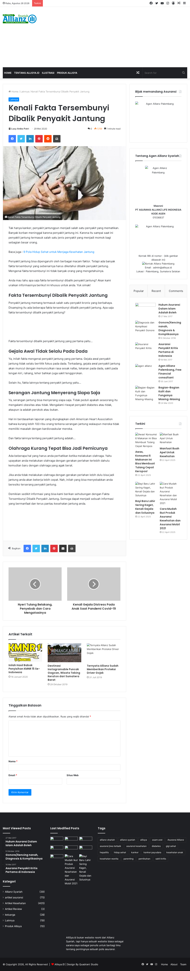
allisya (143, 839)
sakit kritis (160, 858)
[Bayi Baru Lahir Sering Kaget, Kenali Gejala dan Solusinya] (146, 489)
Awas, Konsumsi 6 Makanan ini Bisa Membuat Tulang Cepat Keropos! (145, 461)
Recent (156, 291)
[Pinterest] (39, 138)
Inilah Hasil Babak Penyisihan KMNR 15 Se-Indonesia (24, 668)
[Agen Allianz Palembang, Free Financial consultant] (145, 371)
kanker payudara (152, 852)
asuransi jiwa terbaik (110, 846)
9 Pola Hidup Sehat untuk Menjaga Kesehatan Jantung (58, 252)
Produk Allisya (67, 72)
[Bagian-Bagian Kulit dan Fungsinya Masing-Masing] (145, 393)
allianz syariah (127, 839)
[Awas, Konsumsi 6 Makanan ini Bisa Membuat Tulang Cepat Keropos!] (146, 440)
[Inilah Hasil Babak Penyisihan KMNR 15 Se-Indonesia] (25, 652)
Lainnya (24, 91)
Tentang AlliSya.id (26, 72)
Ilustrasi (48, 72)
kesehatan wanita (109, 858)
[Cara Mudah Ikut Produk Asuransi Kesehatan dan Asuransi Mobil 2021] (170, 493)
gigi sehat (171, 846)
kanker (134, 852)
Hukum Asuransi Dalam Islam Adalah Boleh (169, 308)
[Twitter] (21, 138)
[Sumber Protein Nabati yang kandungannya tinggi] (85, 840)
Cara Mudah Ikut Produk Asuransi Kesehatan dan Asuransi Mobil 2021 (170, 518)
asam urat (157, 839)
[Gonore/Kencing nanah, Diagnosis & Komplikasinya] (145, 328)
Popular (139, 291)
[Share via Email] (63, 548)
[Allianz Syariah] (20, 18)
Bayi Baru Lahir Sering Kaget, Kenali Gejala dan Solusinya (145, 507)
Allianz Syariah (13, 891)
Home (8, 72)
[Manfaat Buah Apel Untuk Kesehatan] (170, 439)
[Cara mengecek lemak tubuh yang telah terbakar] (71, 840)
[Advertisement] (128, 36)
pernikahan (144, 858)
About (174, 964)
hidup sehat (120, 852)
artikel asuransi (14, 897)
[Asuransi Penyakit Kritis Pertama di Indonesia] (145, 349)
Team (183, 964)
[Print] (56, 138)
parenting (128, 858)
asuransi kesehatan (136, 846)
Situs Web (72, 775)
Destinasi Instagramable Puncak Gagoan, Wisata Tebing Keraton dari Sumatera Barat (64, 673)
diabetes (156, 846)
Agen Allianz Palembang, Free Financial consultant (169, 371)
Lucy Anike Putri (20, 128)
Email (13, 775)
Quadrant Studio (88, 964)
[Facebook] (12, 138)
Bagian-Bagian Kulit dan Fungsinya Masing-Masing (169, 393)
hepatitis (104, 852)
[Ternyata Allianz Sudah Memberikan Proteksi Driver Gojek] (103, 652)
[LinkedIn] (30, 138)
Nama (13, 761)
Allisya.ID (60, 964)
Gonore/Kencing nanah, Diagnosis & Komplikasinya (169, 328)
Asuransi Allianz (176, 839)
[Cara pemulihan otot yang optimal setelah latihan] (71, 849)
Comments (176, 291)
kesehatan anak (174, 852)
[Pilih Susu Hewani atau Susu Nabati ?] (56, 849)
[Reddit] (48, 138)
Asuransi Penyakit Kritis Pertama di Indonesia (168, 350)
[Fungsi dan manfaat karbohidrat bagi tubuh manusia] (85, 849)
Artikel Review (13, 908)
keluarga (10, 914)
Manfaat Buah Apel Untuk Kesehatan (169, 452)
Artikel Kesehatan (15, 903)
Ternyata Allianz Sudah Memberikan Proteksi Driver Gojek (102, 669)
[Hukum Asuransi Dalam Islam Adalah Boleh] (145, 310)
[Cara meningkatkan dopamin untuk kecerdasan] (56, 840)
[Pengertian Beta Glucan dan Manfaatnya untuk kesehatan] (56, 858)
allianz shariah (107, 839)
